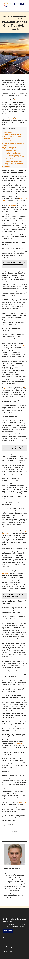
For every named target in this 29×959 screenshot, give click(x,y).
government (19, 743)
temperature (5, 573)
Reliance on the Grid (8, 138)
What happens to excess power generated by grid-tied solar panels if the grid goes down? (16, 157)
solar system (11, 250)
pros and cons (22, 802)
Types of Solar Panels (14, 16)
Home (4, 16)
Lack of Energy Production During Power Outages (14, 140)
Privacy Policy (8, 951)
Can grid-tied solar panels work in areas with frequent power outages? (15, 152)
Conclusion (7, 166)
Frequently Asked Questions (10, 147)
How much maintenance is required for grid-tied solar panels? (15, 149)
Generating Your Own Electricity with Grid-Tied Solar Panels (14, 131)
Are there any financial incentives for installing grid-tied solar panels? (15, 160)
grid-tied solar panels (15, 119)
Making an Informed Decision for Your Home (14, 144)
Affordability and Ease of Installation (13, 136)
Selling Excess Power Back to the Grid (13, 134)
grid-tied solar (18, 99)
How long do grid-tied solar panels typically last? (14, 164)
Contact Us (8, 931)
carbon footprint (12, 205)
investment (21, 345)
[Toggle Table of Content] (24, 129)
